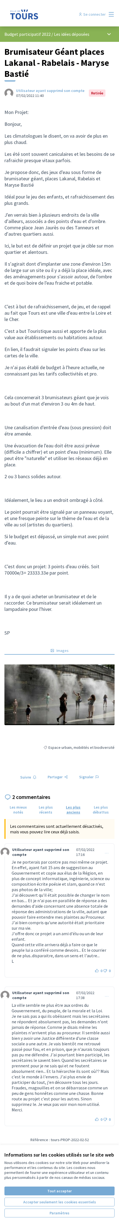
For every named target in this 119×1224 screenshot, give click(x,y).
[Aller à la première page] (45, 14)
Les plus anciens (73, 810)
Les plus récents (46, 810)
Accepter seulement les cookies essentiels (59, 1201)
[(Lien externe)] (59, 694)
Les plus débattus (101, 810)
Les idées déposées (71, 34)
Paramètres (59, 1213)
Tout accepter (59, 1190)
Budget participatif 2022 (27, 34)
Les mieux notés (18, 810)
